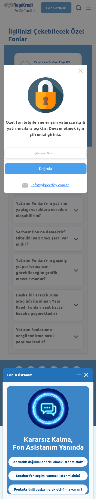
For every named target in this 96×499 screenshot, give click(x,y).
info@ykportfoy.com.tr (49, 184)
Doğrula (45, 168)
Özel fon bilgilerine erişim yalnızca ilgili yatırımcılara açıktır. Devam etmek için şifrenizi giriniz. (45, 128)
